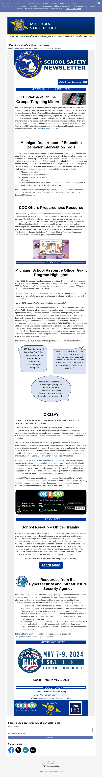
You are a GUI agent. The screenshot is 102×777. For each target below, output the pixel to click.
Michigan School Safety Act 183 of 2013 (45, 460)
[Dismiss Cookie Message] (99, 2)
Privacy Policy (43, 771)
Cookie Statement (73, 8)
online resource (32, 235)
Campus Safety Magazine (47, 129)
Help (61, 771)
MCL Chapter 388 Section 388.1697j (67, 164)
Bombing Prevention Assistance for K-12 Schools (43, 621)
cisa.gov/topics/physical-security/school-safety (34, 636)
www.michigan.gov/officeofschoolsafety (55, 698)
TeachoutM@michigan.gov (25, 195)
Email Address (13, 727)
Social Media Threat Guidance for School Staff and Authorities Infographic (53, 606)
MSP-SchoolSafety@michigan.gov (54, 695)
